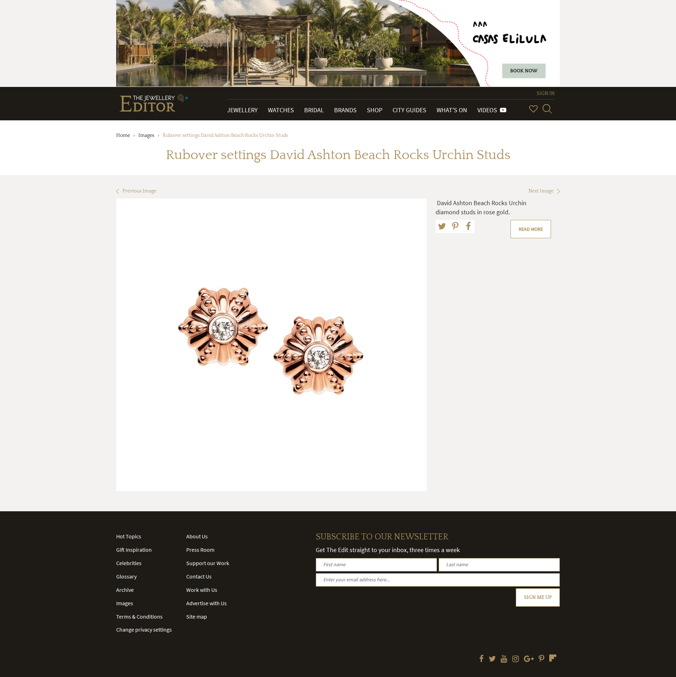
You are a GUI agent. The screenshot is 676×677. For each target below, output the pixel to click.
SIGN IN (546, 93)
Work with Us (201, 589)
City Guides (409, 110)
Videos (488, 110)
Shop (374, 110)
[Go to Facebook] (481, 659)
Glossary (126, 576)
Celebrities (129, 563)
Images (146, 135)
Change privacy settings (144, 629)
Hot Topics (128, 536)
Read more (531, 229)
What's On (452, 110)
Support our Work (207, 563)
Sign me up (538, 597)
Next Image (540, 191)
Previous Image (139, 191)
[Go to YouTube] (504, 659)
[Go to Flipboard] (552, 658)
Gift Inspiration (134, 549)
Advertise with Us (206, 603)
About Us (197, 536)
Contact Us (199, 576)
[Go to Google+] (529, 659)
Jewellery (242, 110)
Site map (196, 616)
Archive (125, 589)
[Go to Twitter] (492, 659)
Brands (345, 110)
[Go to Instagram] (515, 659)
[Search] (547, 108)
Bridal (314, 110)
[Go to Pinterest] (541, 659)
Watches (281, 110)
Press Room (200, 549)
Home (123, 135)
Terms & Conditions (139, 616)
